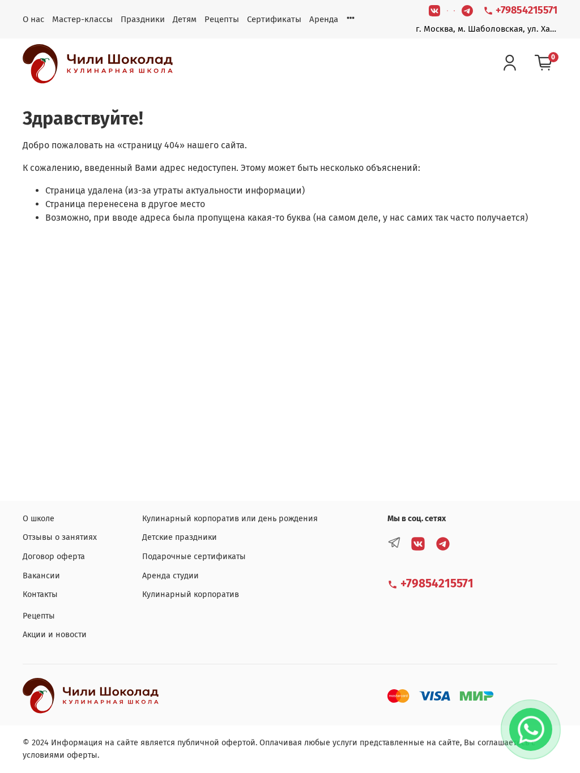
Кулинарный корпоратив (190, 594)
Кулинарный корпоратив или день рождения (230, 518)
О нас (33, 19)
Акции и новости (55, 634)
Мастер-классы (82, 19)
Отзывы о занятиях (60, 537)
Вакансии (41, 576)
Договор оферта (54, 556)
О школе (38, 518)
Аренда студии (170, 576)
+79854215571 (525, 10)
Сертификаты (274, 19)
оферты (82, 755)
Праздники (143, 19)
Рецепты (221, 19)
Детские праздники (179, 537)
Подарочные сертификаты (194, 556)
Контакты (40, 594)
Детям (185, 19)
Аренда (323, 19)
